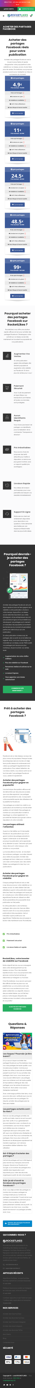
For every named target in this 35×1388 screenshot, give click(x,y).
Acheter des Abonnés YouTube (13, 1318)
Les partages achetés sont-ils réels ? (17, 1110)
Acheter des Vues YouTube (12, 1314)
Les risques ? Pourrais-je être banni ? (17, 1055)
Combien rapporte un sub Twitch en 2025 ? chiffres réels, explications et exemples (17, 1299)
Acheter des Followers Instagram (14, 1322)
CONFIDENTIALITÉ (9, 1380)
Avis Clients (7, 1334)
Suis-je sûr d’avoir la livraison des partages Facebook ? (14, 1183)
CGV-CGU (16, 1378)
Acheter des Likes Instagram (12, 1326)
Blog (4, 1338)
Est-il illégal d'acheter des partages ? (16, 1154)
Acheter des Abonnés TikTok (13, 1330)
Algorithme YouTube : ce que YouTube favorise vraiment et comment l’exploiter (16, 1280)
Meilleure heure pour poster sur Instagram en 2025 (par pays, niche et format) (17, 1289)
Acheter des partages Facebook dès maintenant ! (19, 1223)
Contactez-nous (8, 1342)
